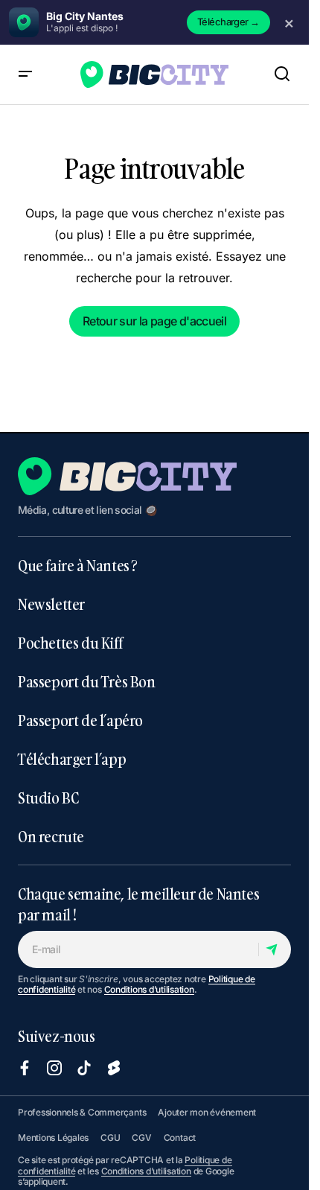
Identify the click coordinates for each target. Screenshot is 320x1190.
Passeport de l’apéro (80, 720)
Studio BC (48, 797)
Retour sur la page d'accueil (154, 321)
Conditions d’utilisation (149, 989)
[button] (25, 74)
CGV (141, 1137)
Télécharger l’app (72, 758)
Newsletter (51, 604)
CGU (110, 1137)
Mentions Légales (53, 1137)
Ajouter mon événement (207, 1112)
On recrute (51, 836)
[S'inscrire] (274, 949)
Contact (180, 1137)
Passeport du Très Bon (87, 681)
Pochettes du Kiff (70, 642)
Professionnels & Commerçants (82, 1112)
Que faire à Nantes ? (78, 565)
